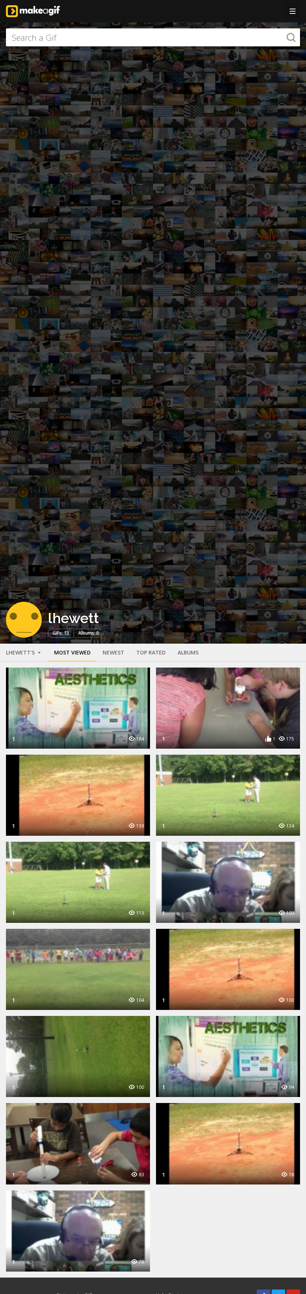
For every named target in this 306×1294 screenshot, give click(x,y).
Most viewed (72, 652)
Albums (188, 652)
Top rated (151, 652)
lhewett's (21, 652)
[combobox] (153, 37)
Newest (113, 652)
